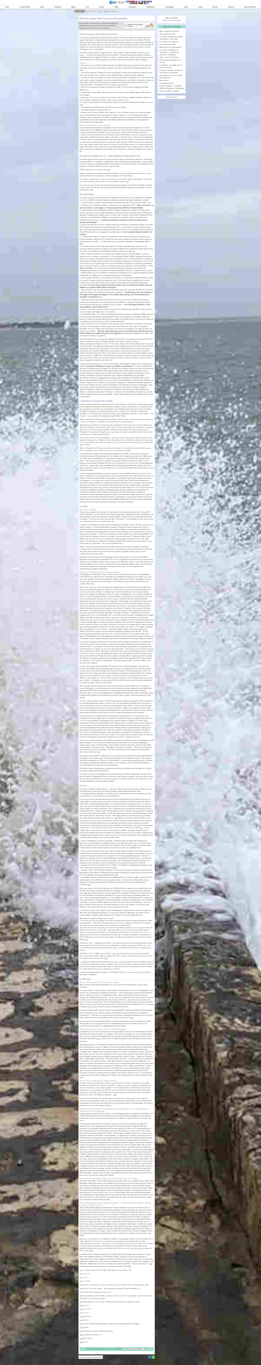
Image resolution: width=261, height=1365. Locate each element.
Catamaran (132, 7)
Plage (116, 7)
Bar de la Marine (250, 7)
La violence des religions (169, 41)
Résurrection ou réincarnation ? (171, 47)
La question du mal (167, 83)
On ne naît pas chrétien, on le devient (170, 61)
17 (98, 1039)
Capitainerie (150, 7)
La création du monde (167, 44)
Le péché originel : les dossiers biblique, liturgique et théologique (172, 87)
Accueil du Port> (91, 11)
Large (200, 7)
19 (91, 1251)
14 (106, 958)
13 (86, 939)
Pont (87, 7)
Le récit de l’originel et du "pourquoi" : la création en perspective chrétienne (169, 52)
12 (89, 885)
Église (73, 7)
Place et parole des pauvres (169, 31)
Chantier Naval (24, 7)
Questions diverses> (111, 11)
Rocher (215, 7)
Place (42, 7)
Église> (100, 11)
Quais (186, 7)
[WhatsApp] (153, 1357)
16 (131, 1017)
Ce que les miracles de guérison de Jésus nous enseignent (171, 71)
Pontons (231, 7)
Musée (101, 7)
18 (115, 1095)
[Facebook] (149, 1357)
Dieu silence (164, 80)
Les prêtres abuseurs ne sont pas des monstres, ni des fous (171, 37)
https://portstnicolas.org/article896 (91, 1357)
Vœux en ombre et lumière (169, 91)
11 (141, 828)
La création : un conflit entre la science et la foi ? (171, 66)
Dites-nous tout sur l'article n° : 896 (136, 1349)
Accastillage (169, 7)
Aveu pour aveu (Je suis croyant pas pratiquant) (171, 76)
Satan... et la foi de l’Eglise (169, 57)
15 (100, 1010)
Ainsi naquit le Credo (167, 34)
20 (151, 1264)
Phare (7, 7)
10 (116, 818)
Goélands (57, 7)
